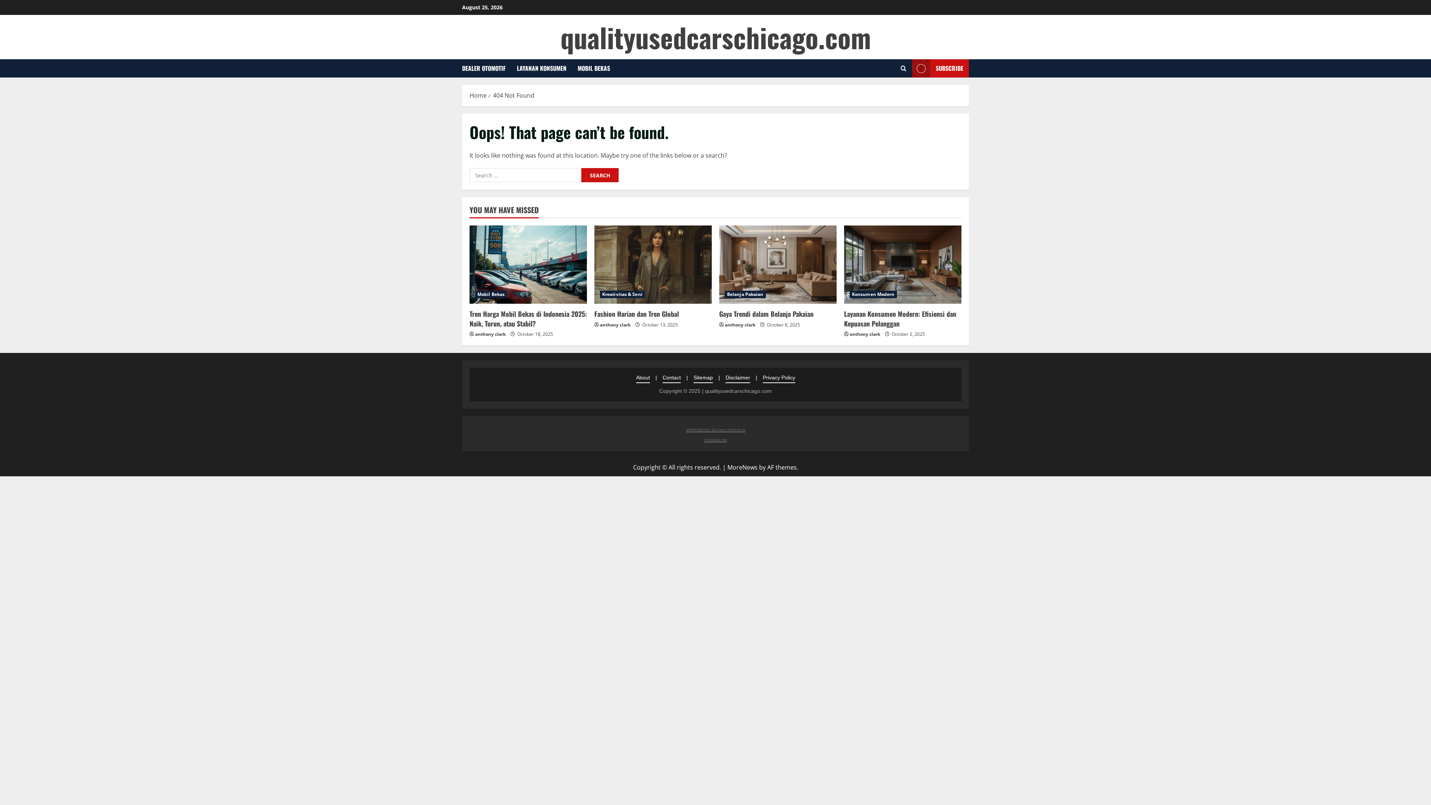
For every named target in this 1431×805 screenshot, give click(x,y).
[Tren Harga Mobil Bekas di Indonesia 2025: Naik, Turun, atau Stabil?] (528, 264)
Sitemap (703, 378)
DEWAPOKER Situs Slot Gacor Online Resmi (715, 429)
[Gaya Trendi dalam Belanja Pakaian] (778, 264)
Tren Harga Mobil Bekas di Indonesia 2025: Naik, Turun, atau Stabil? (528, 318)
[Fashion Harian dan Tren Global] (653, 264)
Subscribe (949, 68)
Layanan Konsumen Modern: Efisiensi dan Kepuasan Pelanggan (900, 318)
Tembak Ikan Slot (715, 440)
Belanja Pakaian (745, 294)
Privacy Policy (779, 378)
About (643, 378)
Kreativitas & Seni (622, 294)
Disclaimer (738, 378)
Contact (672, 378)
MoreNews (742, 467)
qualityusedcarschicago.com (715, 37)
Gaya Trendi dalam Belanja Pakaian (766, 314)
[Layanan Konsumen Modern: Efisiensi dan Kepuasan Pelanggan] (902, 264)
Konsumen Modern (873, 294)
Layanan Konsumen (541, 68)
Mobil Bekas (594, 68)
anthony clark (490, 334)
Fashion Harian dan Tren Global (636, 314)
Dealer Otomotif (484, 68)
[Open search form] (903, 68)
